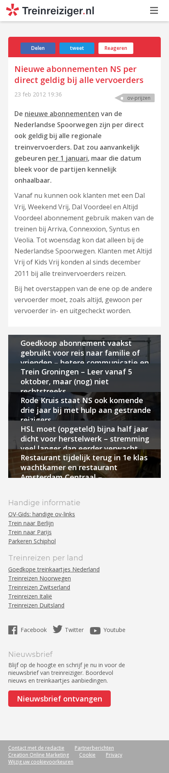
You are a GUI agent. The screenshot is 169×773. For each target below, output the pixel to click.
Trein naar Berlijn (31, 523)
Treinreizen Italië (30, 596)
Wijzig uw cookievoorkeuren (40, 761)
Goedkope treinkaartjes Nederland (54, 569)
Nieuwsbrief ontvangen (59, 699)
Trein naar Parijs (30, 532)
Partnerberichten (94, 747)
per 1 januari (68, 158)
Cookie (87, 754)
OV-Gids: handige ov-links (41, 514)
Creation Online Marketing (38, 754)
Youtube (114, 630)
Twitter (74, 630)
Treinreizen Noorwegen (39, 578)
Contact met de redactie (36, 747)
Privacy (114, 754)
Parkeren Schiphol (32, 541)
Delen (38, 48)
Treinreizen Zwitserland (39, 587)
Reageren (116, 48)
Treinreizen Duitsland (36, 605)
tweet (77, 48)
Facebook (34, 630)
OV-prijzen (139, 97)
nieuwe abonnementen (62, 113)
